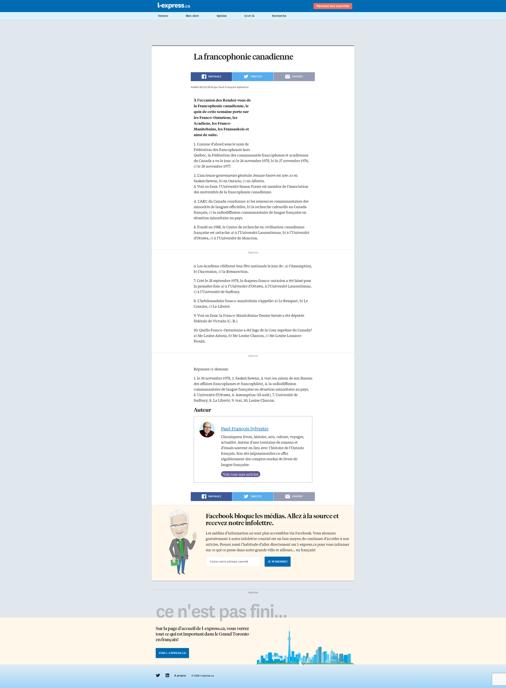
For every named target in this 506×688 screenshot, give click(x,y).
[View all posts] (240, 474)
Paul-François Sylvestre (244, 428)
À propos (180, 676)
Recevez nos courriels (332, 6)
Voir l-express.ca (172, 653)
